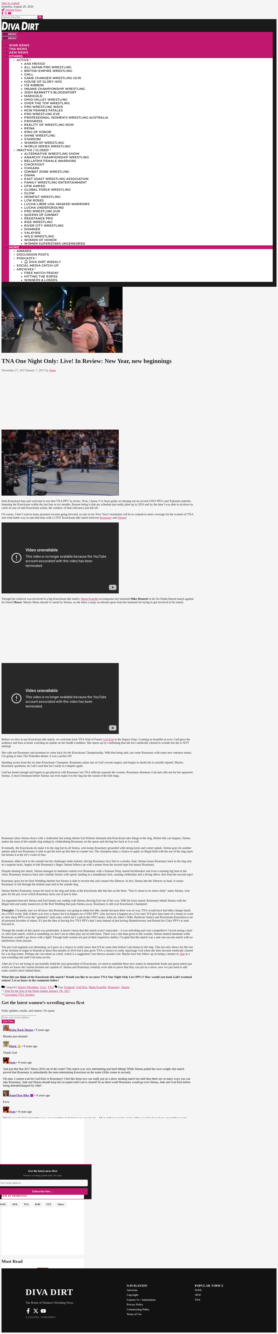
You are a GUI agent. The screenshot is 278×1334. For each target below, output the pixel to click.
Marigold (33, 96)
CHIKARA (32, 168)
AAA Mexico (34, 63)
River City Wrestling (44, 225)
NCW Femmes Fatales (43, 110)
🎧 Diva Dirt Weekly (42, 262)
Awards (24, 251)
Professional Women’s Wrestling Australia (66, 117)
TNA (51, 987)
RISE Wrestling (38, 222)
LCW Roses (34, 200)
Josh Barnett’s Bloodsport (50, 92)
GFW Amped (34, 186)
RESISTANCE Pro (38, 218)
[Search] (40, 17)
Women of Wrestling (44, 143)
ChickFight (34, 164)
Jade (182, 953)
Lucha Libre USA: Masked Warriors (57, 204)
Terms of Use (134, 1314)
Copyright (132, 1295)
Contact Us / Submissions (141, 1299)
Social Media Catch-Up (38, 265)
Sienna (122, 517)
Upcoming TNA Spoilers (20, 994)
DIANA (29, 175)
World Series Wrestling (47, 146)
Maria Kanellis (89, 598)
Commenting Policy (138, 1309)
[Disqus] (98, 1070)
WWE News (19, 45)
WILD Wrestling (39, 236)
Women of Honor (40, 240)
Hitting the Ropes (41, 276)
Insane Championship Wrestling (54, 89)
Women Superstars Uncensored (54, 243)
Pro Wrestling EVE (42, 114)
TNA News (18, 49)
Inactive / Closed (33, 150)
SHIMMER (32, 229)
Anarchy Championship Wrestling (56, 157)
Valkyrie (32, 233)
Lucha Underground (44, 207)
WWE (198, 1290)
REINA (29, 128)
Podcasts (26, 258)
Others (16, 56)
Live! (43, 987)
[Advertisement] (98, 400)
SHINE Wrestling (39, 135)
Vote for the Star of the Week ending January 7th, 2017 (37, 991)
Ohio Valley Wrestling (46, 99)
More (14, 247)
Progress (33, 121)
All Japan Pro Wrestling (47, 67)
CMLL (28, 74)
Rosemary (106, 517)
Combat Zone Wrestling (46, 171)
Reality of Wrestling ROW (49, 125)
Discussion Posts (33, 254)
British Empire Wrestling (48, 71)
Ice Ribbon (34, 85)
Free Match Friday (41, 273)
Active (23, 60)
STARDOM (32, 139)
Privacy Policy (135, 1304)
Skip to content (10, 3)
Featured (69, 987)
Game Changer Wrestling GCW (52, 78)
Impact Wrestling (28, 987)
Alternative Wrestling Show (51, 153)
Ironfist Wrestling (42, 197)
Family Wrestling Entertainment (55, 182)
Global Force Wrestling (47, 189)
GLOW (29, 193)
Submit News (13, 10)
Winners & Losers (40, 280)
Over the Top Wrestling (47, 103)
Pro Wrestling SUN (42, 211)
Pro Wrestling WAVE (43, 107)
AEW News (18, 52)
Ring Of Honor (37, 132)
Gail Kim (108, 739)
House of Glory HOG (43, 81)
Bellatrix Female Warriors (50, 161)
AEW (198, 1295)
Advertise (132, 1290)
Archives (25, 269)
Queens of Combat (41, 215)
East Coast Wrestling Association (56, 179)
